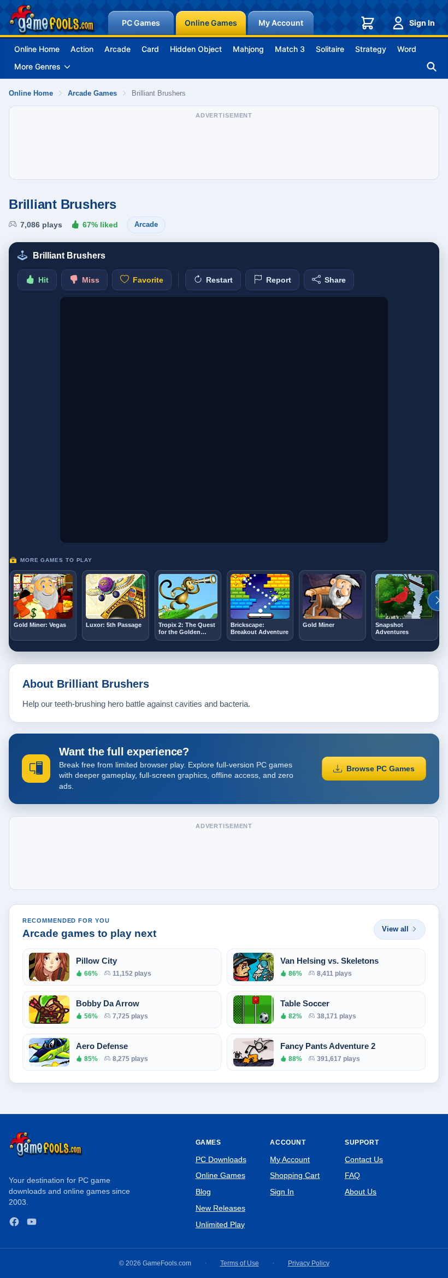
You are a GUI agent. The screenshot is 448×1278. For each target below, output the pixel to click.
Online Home (37, 49)
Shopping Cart (295, 1175)
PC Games (141, 22)
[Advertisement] (224, 148)
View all (395, 929)
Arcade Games (92, 93)
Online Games (211, 22)
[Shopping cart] (368, 23)
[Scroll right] (437, 600)
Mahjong (248, 49)
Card (150, 49)
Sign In (422, 22)
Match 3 (290, 49)
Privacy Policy (308, 1263)
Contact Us (364, 1159)
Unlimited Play (220, 1224)
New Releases (220, 1208)
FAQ (352, 1175)
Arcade (117, 49)
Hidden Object (196, 49)
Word (406, 49)
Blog (203, 1191)
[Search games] (431, 66)
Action (81, 49)
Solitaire (330, 49)
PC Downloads (221, 1159)
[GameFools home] (52, 19)
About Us (360, 1191)
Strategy (370, 49)
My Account (280, 22)
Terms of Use (239, 1263)
